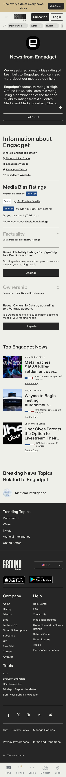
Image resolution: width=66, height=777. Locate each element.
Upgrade (31, 272)
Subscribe (40, 17)
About (6, 603)
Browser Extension (14, 678)
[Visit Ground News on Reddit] (50, 715)
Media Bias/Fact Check (36, 209)
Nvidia (49, 25)
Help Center (40, 603)
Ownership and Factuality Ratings (48, 627)
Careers (7, 651)
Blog (5, 619)
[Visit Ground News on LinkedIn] (39, 715)
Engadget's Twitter (16, 169)
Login (57, 17)
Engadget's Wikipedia (19, 175)
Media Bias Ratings (36, 221)
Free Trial (8, 646)
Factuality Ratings (30, 239)
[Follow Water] (40, 25)
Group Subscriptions (15, 630)
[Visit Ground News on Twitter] (18, 715)
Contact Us (39, 614)
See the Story (31, 383)
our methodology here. (39, 78)
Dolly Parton (15, 25)
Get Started (56, 6)
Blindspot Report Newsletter (19, 689)
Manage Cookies (44, 730)
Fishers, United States (25, 61)
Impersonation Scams (46, 650)
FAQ (35, 609)
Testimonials (10, 625)
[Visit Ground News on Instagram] (28, 715)
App (5, 673)
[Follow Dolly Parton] (25, 25)
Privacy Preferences (16, 742)
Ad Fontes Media (28, 201)
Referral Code (41, 634)
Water (34, 25)
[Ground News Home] (20, 17)
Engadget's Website (17, 164)
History (7, 609)
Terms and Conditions (47, 742)
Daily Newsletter (12, 684)
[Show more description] (33, 107)
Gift (5, 640)
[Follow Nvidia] (56, 25)
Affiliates (8, 656)
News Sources (41, 639)
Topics (37, 644)
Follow (31, 117)
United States (12, 543)
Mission (7, 614)
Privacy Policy (20, 730)
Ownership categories (32, 293)
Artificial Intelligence (16, 536)
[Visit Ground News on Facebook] (8, 715)
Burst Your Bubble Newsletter (20, 694)
